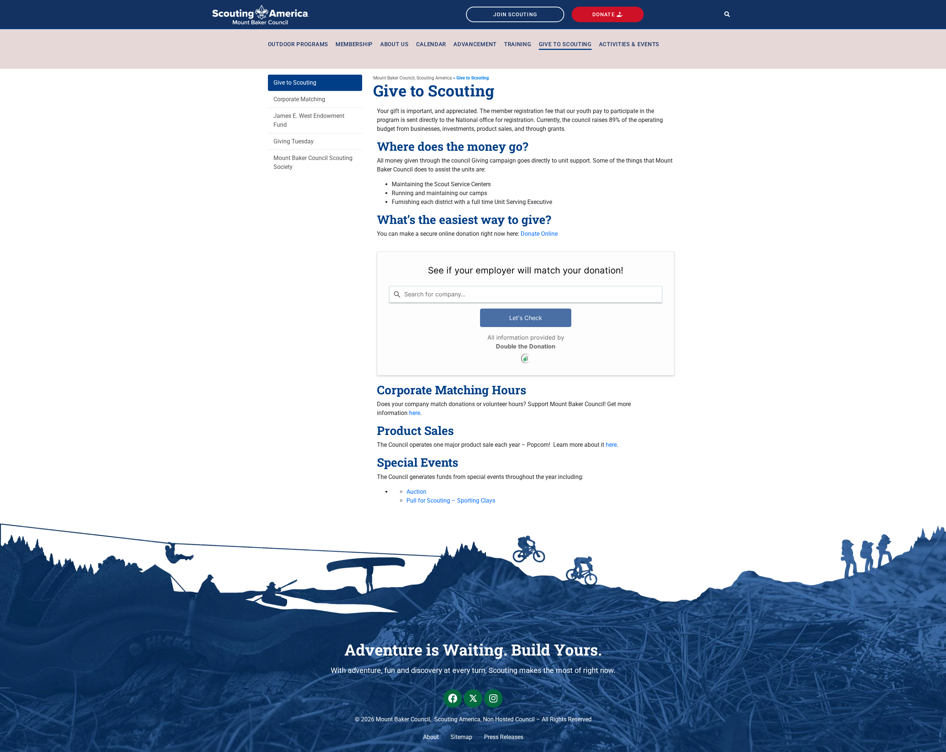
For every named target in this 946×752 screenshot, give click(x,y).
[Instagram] (493, 698)
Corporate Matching (299, 99)
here (414, 412)
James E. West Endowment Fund (308, 120)
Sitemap (461, 737)
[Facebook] (452, 698)
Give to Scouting (565, 44)
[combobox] (525, 294)
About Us (394, 44)
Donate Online (539, 233)
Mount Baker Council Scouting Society (313, 162)
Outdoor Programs (298, 44)
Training (517, 44)
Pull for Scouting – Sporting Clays (450, 500)
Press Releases (503, 737)
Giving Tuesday (293, 141)
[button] (727, 14)
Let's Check (525, 317)
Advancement (475, 44)
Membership (354, 44)
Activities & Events (629, 44)
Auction (416, 491)
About (431, 737)
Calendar (431, 44)
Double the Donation (525, 346)
